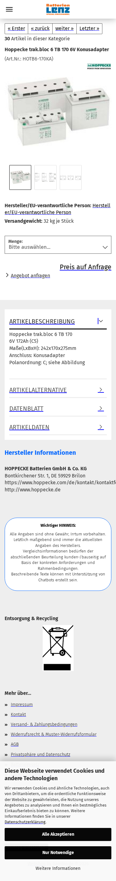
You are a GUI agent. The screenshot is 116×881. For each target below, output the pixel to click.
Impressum (22, 704)
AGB (15, 744)
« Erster (16, 28)
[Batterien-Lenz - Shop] (58, 9)
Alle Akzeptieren (58, 834)
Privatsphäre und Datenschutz (40, 754)
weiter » (64, 28)
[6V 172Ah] (58, 109)
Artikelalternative (38, 390)
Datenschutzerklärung (25, 822)
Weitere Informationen (58, 868)
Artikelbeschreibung (42, 321)
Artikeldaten (29, 427)
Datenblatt (26, 408)
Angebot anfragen (30, 276)
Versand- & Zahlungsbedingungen (44, 724)
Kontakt (18, 714)
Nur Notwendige (58, 852)
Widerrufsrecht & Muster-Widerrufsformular (54, 734)
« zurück (40, 28)
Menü (9, 9)
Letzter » (89, 28)
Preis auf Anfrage (85, 267)
